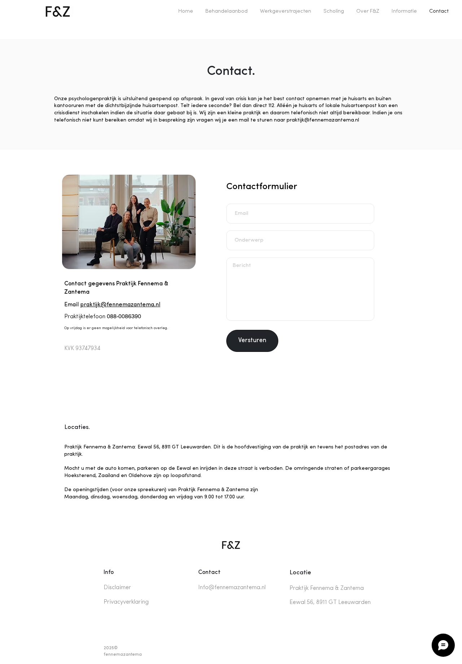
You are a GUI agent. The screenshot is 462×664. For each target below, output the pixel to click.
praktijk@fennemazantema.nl (323, 120)
